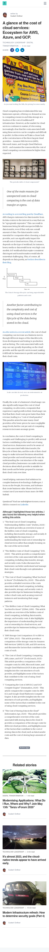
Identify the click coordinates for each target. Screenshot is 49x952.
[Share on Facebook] (12, 49)
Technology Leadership (14, 42)
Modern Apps (24, 748)
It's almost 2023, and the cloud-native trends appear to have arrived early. (24, 859)
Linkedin (24, 505)
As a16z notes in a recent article (17, 332)
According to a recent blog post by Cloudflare (23, 214)
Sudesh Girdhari (16, 16)
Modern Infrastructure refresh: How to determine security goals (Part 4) (24, 914)
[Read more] (24, 781)
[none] (45, 3)
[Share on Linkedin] (22, 49)
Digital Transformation (13, 795)
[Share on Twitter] (17, 49)
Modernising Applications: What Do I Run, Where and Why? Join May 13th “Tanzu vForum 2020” (24, 803)
